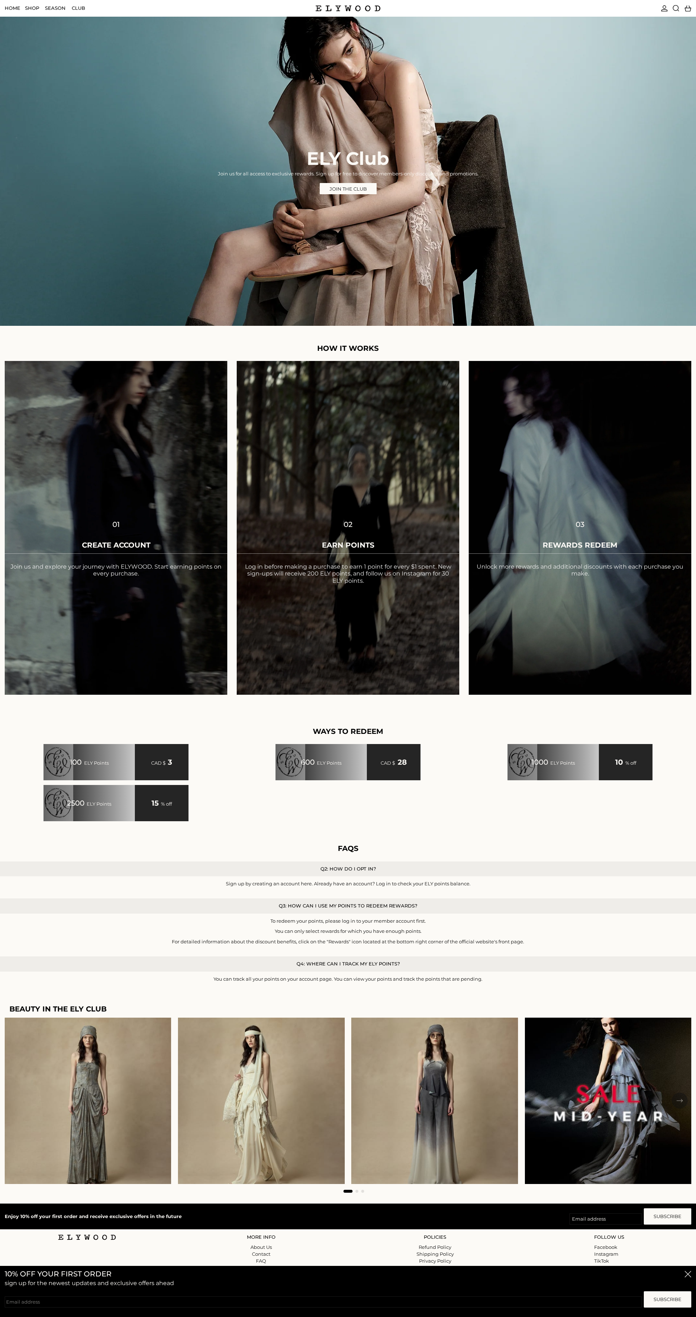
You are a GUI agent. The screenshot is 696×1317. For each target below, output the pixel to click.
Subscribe (668, 1216)
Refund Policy (435, 1247)
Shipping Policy (435, 1254)
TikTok (601, 1261)
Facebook (605, 1247)
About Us (261, 1247)
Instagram (606, 1254)
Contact (261, 1254)
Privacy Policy (435, 1261)
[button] (676, 8)
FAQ (261, 1261)
